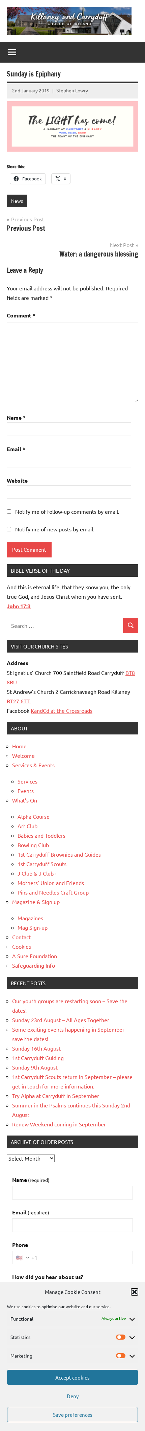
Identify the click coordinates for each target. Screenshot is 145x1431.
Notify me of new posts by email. (54, 529)
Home (19, 746)
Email (16, 449)
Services (27, 781)
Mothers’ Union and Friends (51, 882)
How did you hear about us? (47, 1276)
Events (26, 790)
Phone (20, 1244)
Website (17, 480)
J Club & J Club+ (37, 873)
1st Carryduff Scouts (42, 863)
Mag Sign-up (33, 927)
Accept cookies (72, 1377)
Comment (21, 315)
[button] (134, 1292)
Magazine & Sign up (36, 901)
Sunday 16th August (36, 1048)
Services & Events (33, 765)
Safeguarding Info (33, 965)
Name (16, 417)
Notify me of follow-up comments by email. (67, 511)
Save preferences (72, 1414)
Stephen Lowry (72, 90)
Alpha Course (34, 816)
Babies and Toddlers (41, 835)
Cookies (21, 946)
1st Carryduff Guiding (38, 1057)
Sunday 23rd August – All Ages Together (60, 1019)
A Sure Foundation (34, 955)
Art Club (27, 825)
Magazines (30, 918)
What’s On (24, 800)
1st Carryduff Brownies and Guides (59, 854)
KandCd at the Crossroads (61, 710)
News (17, 201)
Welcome (23, 755)
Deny (73, 1396)
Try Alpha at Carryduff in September (55, 1095)
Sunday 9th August (35, 1067)
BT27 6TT (19, 701)
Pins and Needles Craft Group (53, 892)
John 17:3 (19, 606)
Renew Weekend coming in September (59, 1124)
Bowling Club (33, 844)
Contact (21, 936)
